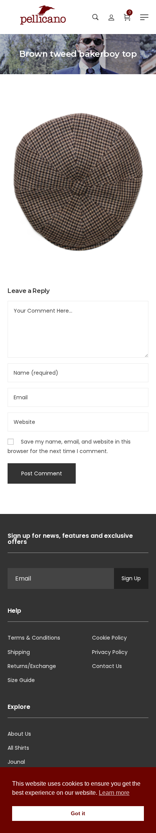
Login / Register (111, 17)
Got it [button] (78, 813)
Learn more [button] (114, 792)
